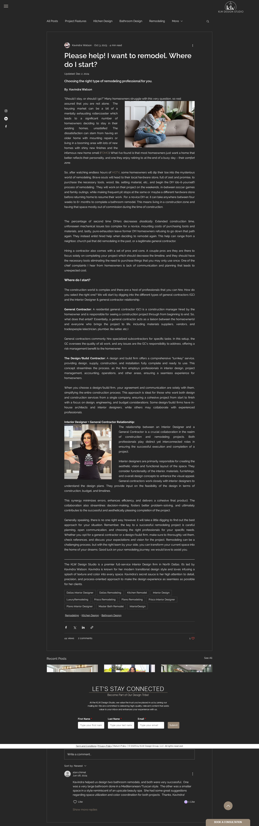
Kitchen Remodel (137, 592)
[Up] (228, 805)
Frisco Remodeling (105, 599)
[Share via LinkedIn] (83, 627)
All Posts (52, 21)
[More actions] (192, 45)
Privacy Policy (105, 746)
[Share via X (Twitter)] (74, 627)
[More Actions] (192, 774)
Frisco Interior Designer (162, 599)
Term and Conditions (86, 746)
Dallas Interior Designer (80, 592)
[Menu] (6, 6)
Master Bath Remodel (111, 606)
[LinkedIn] (6, 118)
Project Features (75, 21)
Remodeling (157, 21)
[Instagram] (6, 111)
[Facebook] (6, 126)
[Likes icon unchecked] (75, 802)
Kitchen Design (102, 21)
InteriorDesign (138, 606)
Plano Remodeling (132, 599)
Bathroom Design (130, 21)
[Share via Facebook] (66, 627)
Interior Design (161, 592)
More (175, 21)
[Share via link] (92, 627)
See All (208, 658)
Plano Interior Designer (80, 606)
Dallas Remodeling (110, 592)
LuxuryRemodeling (77, 599)
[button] (207, 21)
